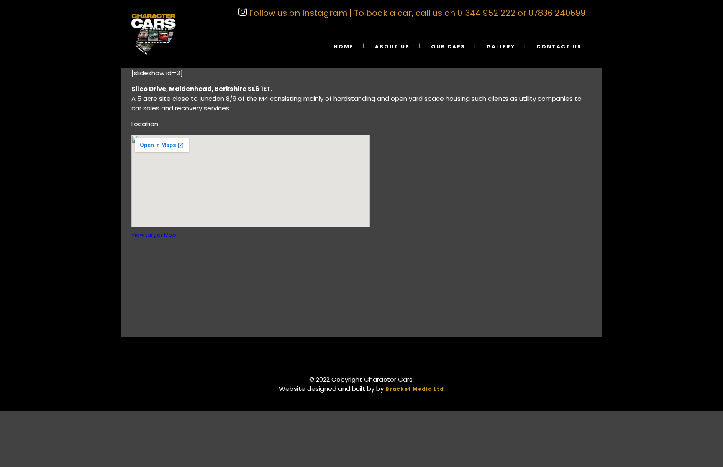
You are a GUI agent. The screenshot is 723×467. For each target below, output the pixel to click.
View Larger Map (153, 234)
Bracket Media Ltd (414, 389)
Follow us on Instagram (297, 13)
